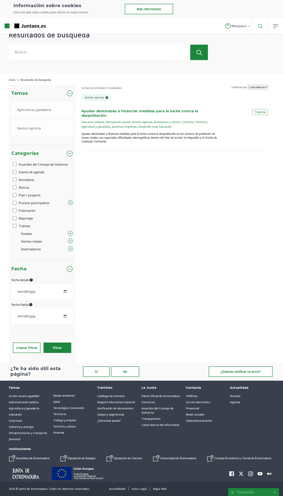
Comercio (188, 122)
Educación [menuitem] (15, 414)
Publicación (26, 211)
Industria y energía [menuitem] (21, 427)
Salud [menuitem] (56, 402)
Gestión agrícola (142, 122)
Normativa (26, 180)
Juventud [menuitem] (14, 439)
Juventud (117, 126)
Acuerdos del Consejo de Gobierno (43, 164)
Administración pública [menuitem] (24, 402)
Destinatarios (31, 249)
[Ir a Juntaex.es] (18, 26)
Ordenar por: (239, 87)
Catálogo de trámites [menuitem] (111, 396)
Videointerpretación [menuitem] (199, 420)
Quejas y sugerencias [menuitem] (110, 414)
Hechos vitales (31, 241)
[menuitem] (29, 458)
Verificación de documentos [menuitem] (115, 408)
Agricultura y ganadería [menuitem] (24, 408)
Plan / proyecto (29, 195)
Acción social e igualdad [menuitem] (24, 396)
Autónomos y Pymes (167, 122)
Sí (96, 371)
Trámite (24, 226)
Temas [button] (19, 93)
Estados (26, 234)
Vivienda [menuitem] (58, 432)
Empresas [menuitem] (15, 420)
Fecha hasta (20, 304)
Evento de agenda (31, 172)
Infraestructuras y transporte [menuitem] (28, 433)
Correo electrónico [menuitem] (198, 402)
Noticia (23, 187)
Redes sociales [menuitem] (195, 414)
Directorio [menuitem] (148, 402)
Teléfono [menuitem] (192, 396)
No (125, 371)
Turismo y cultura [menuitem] (64, 426)
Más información (149, 9)
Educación (165, 126)
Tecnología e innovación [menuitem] (68, 408)
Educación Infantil (92, 122)
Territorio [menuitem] (59, 414)
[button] (238, 26)
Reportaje (25, 218)
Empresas (130, 126)
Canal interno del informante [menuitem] (160, 425)
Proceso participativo (33, 203)
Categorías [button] (25, 153)
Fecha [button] (19, 269)
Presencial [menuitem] (192, 408)
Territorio (201, 122)
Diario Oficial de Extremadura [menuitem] (161, 396)
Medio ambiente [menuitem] (64, 395)
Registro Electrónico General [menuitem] (116, 402)
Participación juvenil (117, 122)
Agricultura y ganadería (95, 126)
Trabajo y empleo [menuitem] (64, 420)
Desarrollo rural (147, 126)
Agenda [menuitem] (235, 402)
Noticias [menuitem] (235, 396)
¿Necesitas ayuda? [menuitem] (109, 420)
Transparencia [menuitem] (151, 419)
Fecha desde (20, 280)
